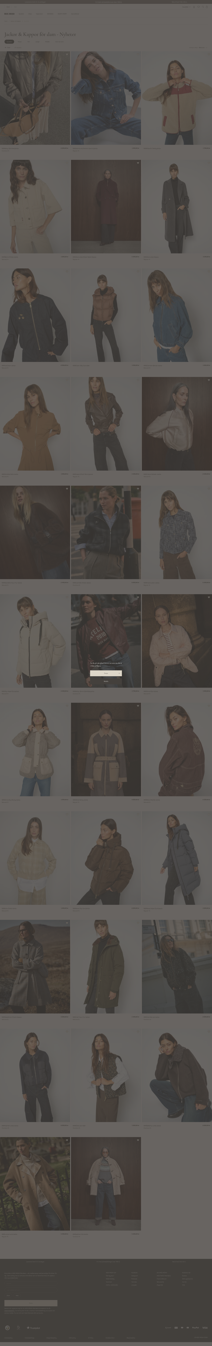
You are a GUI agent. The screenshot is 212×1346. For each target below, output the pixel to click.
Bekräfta (106, 681)
